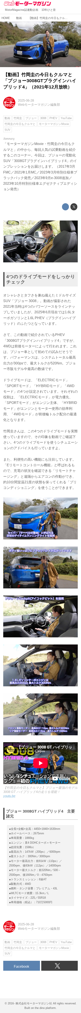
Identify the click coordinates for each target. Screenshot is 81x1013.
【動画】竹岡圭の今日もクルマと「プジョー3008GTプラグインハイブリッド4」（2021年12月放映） (39, 80)
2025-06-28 (26, 100)
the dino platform (45, 1008)
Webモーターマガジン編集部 (39, 104)
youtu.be (9, 796)
